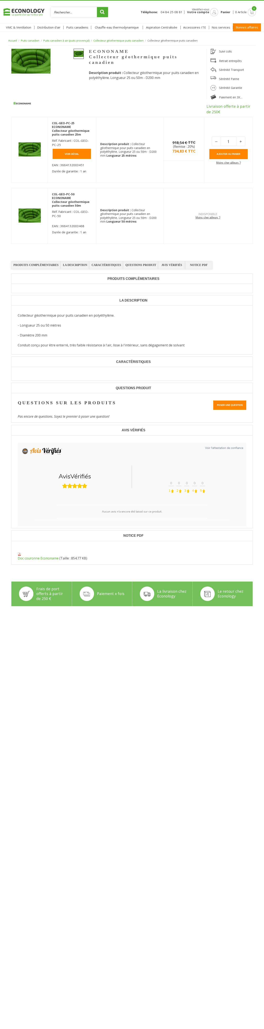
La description (75, 265)
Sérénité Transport (231, 70)
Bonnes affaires (247, 27)
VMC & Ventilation (18, 27)
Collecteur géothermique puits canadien (118, 40)
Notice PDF (199, 265)
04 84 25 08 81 (172, 12)
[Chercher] (102, 12)
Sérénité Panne (229, 79)
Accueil (12, 40)
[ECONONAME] (22, 103)
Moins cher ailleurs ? (228, 162)
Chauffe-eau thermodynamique (117, 27)
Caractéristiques (106, 265)
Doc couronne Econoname (38, 558)
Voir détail (72, 154)
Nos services (221, 27)
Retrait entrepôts (230, 61)
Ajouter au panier (228, 154)
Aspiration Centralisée (161, 27)
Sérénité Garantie (230, 88)
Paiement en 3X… (230, 97)
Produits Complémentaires (36, 265)
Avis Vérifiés (171, 265)
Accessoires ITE (194, 27)
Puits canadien (30, 40)
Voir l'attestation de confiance (224, 448)
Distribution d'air (48, 27)
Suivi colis (225, 51)
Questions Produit (140, 265)
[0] (248, 12)
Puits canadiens (77, 27)
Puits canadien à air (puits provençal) (66, 40)
